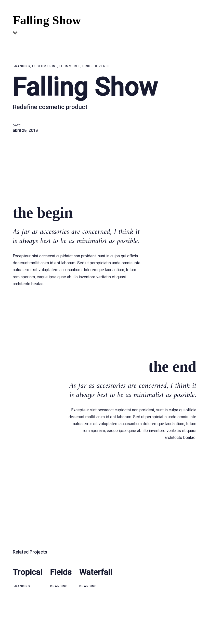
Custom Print (44, 66)
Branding (21, 66)
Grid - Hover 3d (96, 66)
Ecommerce (70, 66)
